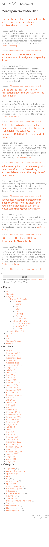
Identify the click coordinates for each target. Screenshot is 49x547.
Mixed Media (21, 318)
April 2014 (10, 434)
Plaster (19, 316)
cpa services (11, 483)
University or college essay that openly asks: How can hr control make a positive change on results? (23, 21)
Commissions (12, 294)
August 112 (11, 459)
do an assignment (13, 486)
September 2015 (14, 395)
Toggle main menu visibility (44, 4)
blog (8, 478)
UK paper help (12, 505)
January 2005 (12, 454)
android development (15, 471)
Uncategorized (16, 50)
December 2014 (13, 414)
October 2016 (12, 362)
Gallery (9, 343)
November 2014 (13, 417)
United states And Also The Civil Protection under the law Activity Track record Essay (23, 92)
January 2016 (12, 385)
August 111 (11, 461)
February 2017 (13, 353)
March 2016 (11, 380)
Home (9, 291)
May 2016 (10, 375)
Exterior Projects (23, 323)
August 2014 (11, 424)
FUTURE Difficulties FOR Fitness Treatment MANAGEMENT (20, 239)
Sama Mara (45, 518)
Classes (9, 336)
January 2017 (12, 355)
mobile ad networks (15, 493)
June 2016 (11, 372)
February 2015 (13, 412)
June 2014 (11, 429)
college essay (12, 481)
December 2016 (13, 357)
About (9, 338)
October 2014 (12, 419)
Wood (18, 306)
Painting (19, 313)
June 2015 (11, 402)
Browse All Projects (18, 299)
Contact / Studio (13, 341)
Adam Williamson (17, 4)
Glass (18, 308)
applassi (9, 476)
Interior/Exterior (20, 321)
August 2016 (11, 367)
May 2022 (10, 350)
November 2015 (13, 390)
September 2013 (14, 446)
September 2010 (14, 451)
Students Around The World (18, 500)
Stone (18, 304)
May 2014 (10, 432)
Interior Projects (23, 326)
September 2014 (14, 422)
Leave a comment (33, 50)
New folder (11, 495)
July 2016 (10, 370)
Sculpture (10, 333)
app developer (12, 473)
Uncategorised (16, 269)
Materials (17, 301)
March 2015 (11, 409)
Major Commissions (18, 331)
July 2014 (10, 427)
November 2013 (13, 441)
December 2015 (13, 387)
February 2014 (13, 437)
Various (19, 328)
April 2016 (10, 377)
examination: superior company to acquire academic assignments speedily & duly (23, 57)
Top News (10, 503)
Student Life (11, 498)
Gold (18, 311)
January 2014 (12, 439)
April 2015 (10, 407)
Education (10, 491)
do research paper (14, 488)
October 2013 (12, 444)
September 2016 (14, 365)
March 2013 (11, 449)
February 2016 (13, 382)
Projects (10, 296)
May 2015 (10, 404)
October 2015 (12, 392)
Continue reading (10, 45)
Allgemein (10, 468)
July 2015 (10, 399)
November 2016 (13, 360)
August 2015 (11, 397)
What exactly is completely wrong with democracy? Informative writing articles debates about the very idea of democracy (23, 171)
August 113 (11, 456)
